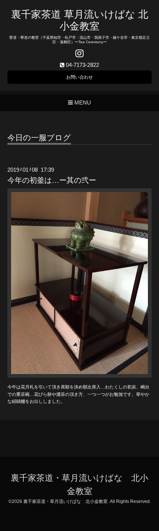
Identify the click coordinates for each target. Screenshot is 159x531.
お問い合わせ (79, 77)
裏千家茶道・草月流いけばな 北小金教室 (65, 501)
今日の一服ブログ (39, 138)
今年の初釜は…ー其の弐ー (51, 180)
